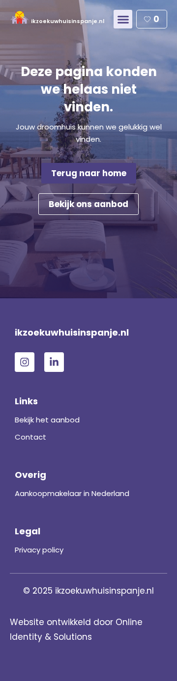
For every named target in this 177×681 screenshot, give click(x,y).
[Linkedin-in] (54, 362)
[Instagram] (24, 362)
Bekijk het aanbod (47, 420)
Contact (30, 437)
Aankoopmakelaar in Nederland (72, 493)
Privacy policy (39, 550)
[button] (123, 19)
